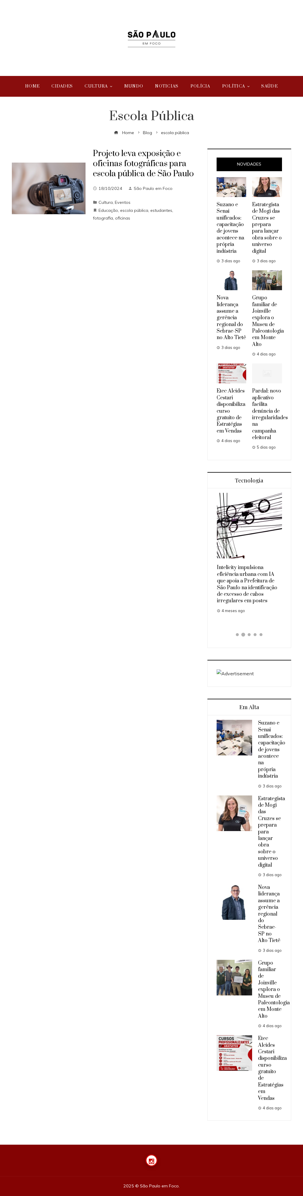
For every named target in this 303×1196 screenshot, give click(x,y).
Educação (108, 210)
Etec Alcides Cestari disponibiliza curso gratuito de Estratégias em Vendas (272, 1068)
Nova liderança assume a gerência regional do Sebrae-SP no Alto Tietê (231, 318)
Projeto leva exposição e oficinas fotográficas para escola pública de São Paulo (143, 163)
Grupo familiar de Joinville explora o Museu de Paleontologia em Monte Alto (268, 321)
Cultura (106, 202)
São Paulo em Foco (153, 188)
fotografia (103, 218)
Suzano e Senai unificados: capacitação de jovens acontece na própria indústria (230, 228)
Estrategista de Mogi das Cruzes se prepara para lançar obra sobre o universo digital (267, 228)
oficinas (122, 218)
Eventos (122, 202)
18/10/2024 (110, 188)
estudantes (161, 210)
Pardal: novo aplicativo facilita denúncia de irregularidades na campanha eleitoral (270, 414)
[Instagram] (151, 1160)
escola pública (134, 210)
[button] (237, 634)
